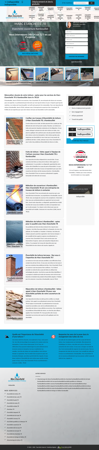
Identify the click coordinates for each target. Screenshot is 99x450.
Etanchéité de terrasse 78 (14, 415)
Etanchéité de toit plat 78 (69, 17)
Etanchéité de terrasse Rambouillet (71, 384)
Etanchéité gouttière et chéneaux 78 (41, 17)
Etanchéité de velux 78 (60, 9)
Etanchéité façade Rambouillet (69, 388)
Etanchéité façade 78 (51, 9)
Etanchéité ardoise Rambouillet (70, 386)
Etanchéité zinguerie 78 (88, 9)
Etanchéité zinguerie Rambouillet (53, 386)
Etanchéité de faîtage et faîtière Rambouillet (56, 390)
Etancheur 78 (79, 9)
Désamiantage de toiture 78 (14, 440)
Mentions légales (51, 447)
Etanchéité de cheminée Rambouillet (68, 379)
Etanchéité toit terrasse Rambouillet (54, 381)
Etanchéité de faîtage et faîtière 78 (88, 17)
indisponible (13, 2)
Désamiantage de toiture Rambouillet (47, 379)
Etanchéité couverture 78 (50, 17)
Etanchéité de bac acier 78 (41, 9)
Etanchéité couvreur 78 (32, 17)
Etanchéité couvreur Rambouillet (53, 384)
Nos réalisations (30, 54)
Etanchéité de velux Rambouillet (52, 388)
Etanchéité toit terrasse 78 (60, 17)
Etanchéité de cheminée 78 (79, 17)
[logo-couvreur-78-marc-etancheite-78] (15, 14)
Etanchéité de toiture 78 (32, 9)
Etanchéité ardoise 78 (69, 9)
